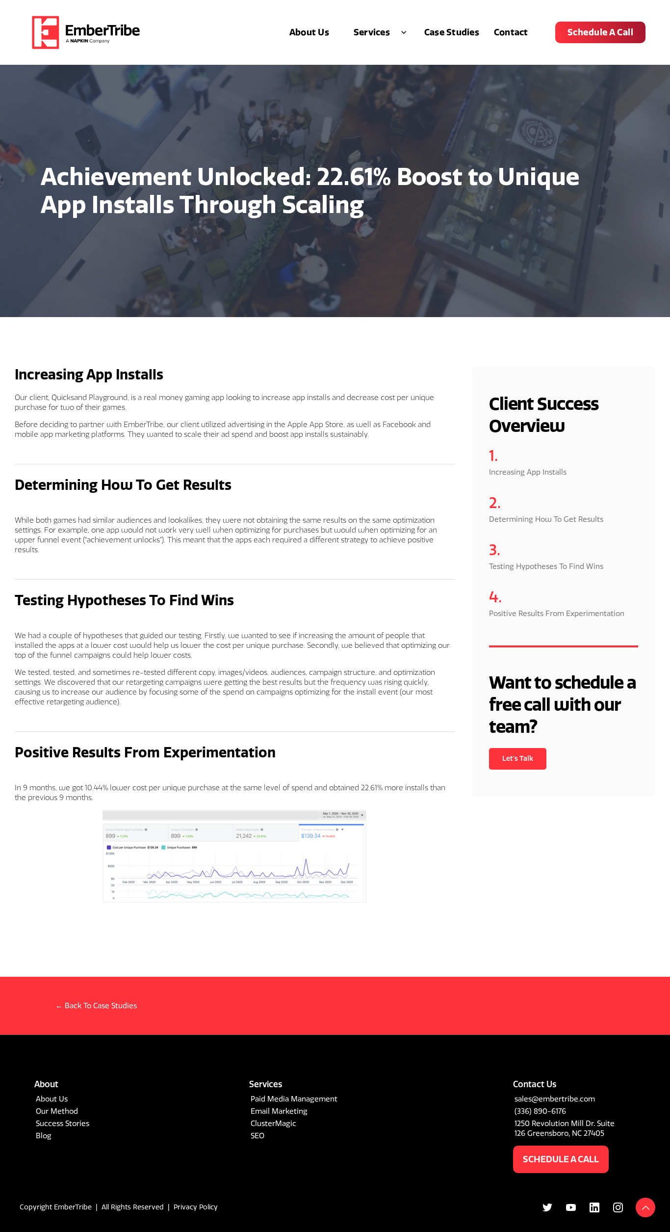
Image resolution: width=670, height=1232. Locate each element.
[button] (376, 32)
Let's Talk (517, 758)
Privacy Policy (196, 1207)
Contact (511, 32)
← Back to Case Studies (96, 1005)
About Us (309, 32)
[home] (86, 32)
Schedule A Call (600, 32)
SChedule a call (561, 1159)
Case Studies (451, 32)
